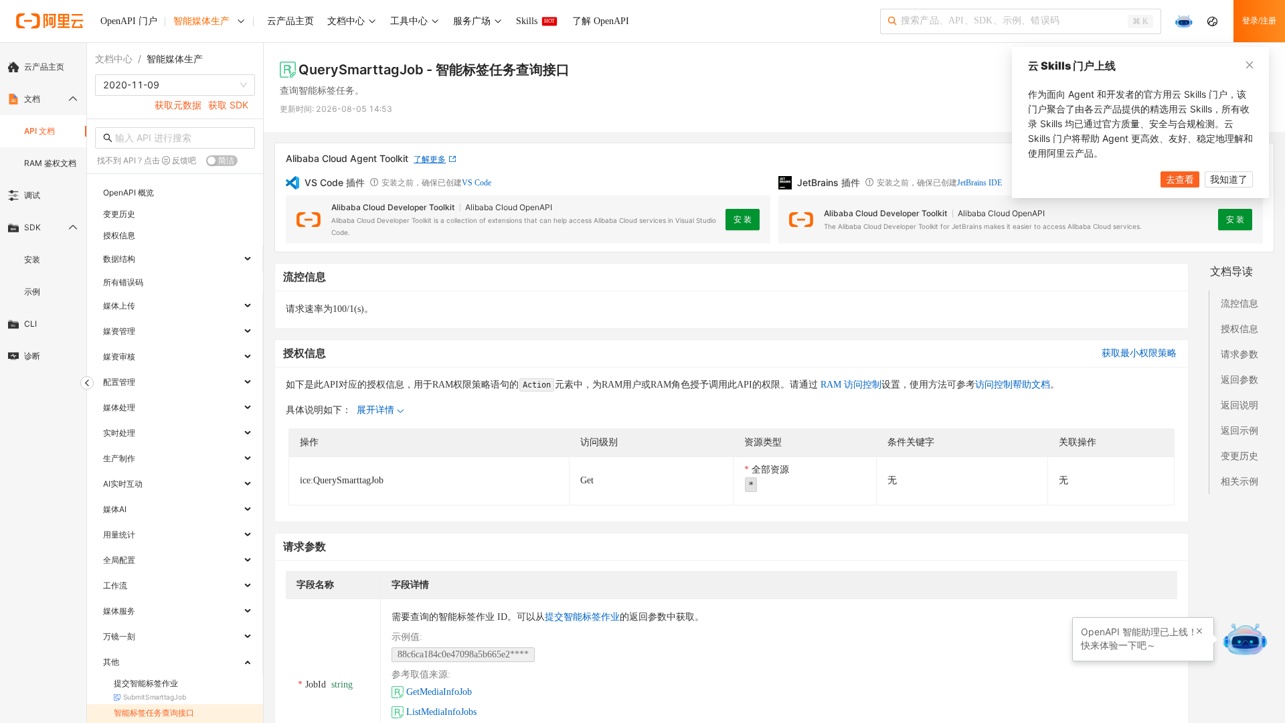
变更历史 (1239, 455)
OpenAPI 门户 (128, 21)
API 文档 (39, 131)
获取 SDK (228, 104)
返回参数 (1239, 379)
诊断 (32, 356)
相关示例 (1239, 481)
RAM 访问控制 (849, 385)
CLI (30, 324)
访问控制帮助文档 (1012, 385)
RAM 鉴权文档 (50, 163)
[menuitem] (43, 67)
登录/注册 (1259, 20)
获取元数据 (178, 104)
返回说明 (1239, 404)
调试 (32, 195)
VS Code (476, 182)
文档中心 (114, 58)
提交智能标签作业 (582, 617)
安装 (32, 259)
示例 (32, 292)
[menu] (43, 211)
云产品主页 (44, 67)
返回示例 (1239, 430)
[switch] (222, 160)
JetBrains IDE (979, 182)
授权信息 (1239, 328)
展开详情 (375, 410)
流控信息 (1239, 303)
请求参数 (1239, 353)
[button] (1199, 631)
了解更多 (430, 159)
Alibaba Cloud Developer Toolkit (392, 207)
